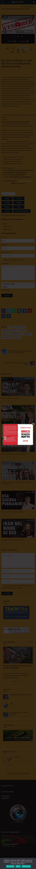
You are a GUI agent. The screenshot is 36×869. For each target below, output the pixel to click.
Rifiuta (18, 866)
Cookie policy (26, 866)
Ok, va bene (10, 866)
